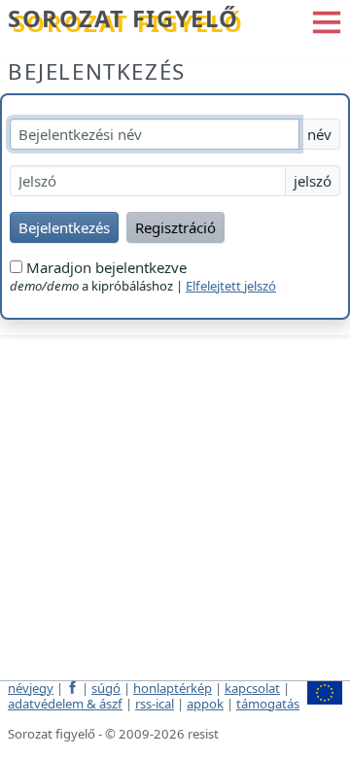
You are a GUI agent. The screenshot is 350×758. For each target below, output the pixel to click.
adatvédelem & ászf (65, 703)
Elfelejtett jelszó (231, 285)
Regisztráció (175, 227)
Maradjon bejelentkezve (104, 267)
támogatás (267, 703)
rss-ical (154, 703)
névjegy (30, 688)
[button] (326, 20)
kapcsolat (252, 688)
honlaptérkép (172, 688)
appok (205, 703)
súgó (106, 688)
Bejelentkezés (97, 71)
